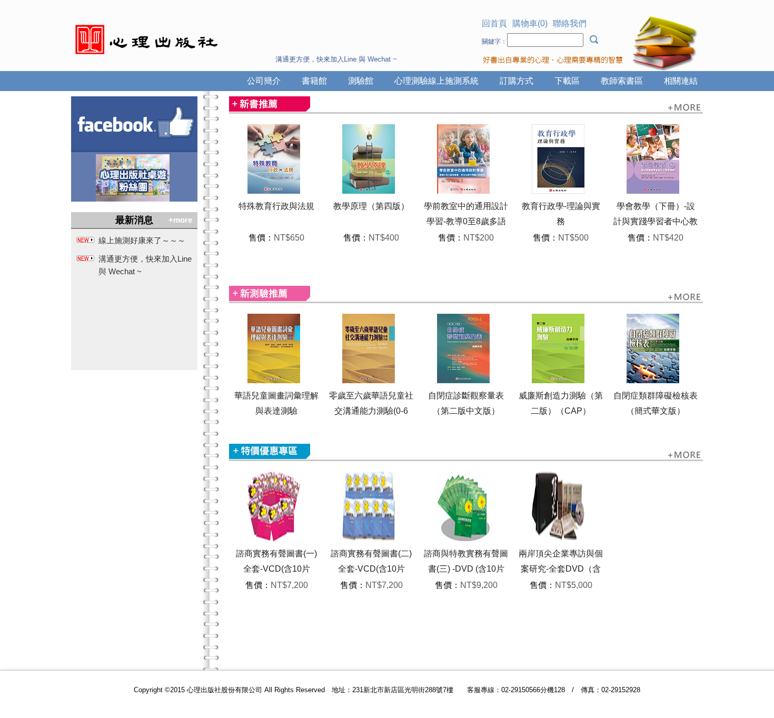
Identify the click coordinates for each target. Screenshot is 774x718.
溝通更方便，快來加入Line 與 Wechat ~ (145, 265)
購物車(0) (530, 23)
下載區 (567, 80)
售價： (261, 237)
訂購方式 (516, 80)
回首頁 (494, 23)
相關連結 (681, 80)
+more (180, 219)
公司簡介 (264, 80)
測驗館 (360, 80)
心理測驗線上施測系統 (436, 80)
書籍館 (314, 80)
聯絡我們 (570, 23)
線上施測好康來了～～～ (141, 240)
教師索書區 (622, 80)
